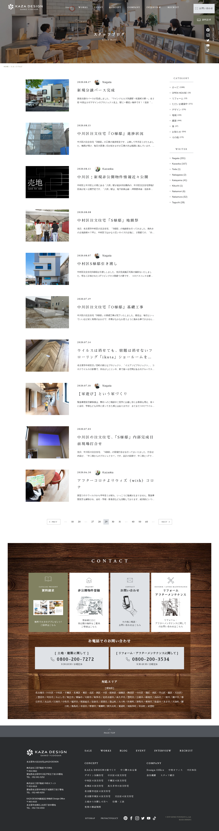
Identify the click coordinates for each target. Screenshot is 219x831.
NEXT (164, 522)
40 (133, 521)
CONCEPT (115, 7)
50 (140, 521)
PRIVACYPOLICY (109, 818)
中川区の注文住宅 (117, 775)
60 (146, 521)
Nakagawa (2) (179, 174)
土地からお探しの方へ (96, 802)
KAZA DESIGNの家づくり (100, 770)
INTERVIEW (154, 7)
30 (113, 521)
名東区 (77, 693)
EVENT (98, 7)
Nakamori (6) (178, 191)
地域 (176, 115)
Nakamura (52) (179, 196)
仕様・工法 (118, 802)
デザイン (179, 109)
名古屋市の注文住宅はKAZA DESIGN (43, 762)
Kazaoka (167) (179, 163)
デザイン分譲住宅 (94, 775)
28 (99, 521)
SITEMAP (90, 818)
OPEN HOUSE (181, 93)
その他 (178, 137)
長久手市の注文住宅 (118, 786)
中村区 (59, 693)
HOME (6, 66)
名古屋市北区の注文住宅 (98, 791)
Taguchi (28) (178, 202)
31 (120, 521)
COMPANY (134, 7)
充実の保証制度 (93, 807)
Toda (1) (176, 169)
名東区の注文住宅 (94, 786)
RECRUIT (173, 7)
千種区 (68, 693)
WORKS (83, 7)
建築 (176, 120)
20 (79, 521)
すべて (178, 87)
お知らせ (179, 131)
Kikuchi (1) (177, 185)
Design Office (155, 770)
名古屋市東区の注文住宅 (98, 796)
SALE (69, 7)
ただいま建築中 (182, 104)
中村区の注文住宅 (94, 781)
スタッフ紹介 (167, 775)
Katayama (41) (179, 180)
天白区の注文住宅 (124, 796)
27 (92, 521)
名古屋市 (39, 693)
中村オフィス (175, 770)
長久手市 (120, 697)
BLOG (123, 750)
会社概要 (151, 775)
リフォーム (179, 98)
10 (72, 521)
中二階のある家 (128, 770)
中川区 (50, 693)
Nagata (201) (178, 158)
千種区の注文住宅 (117, 781)
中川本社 (192, 770)
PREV (54, 522)
